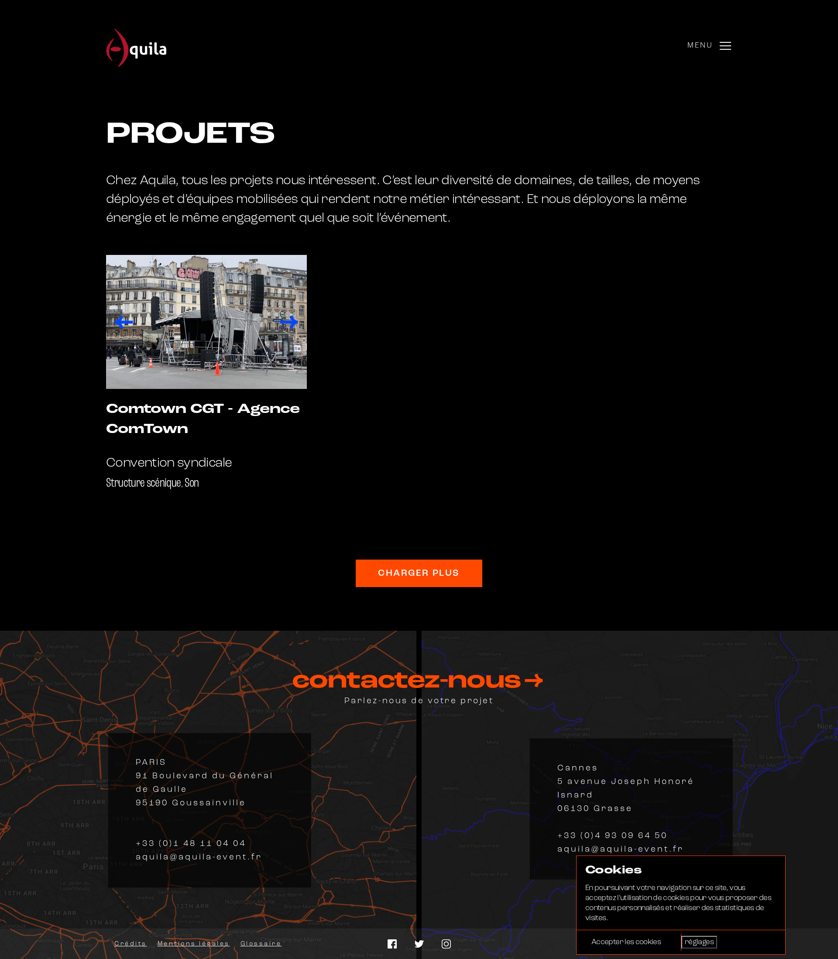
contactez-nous (410, 681)
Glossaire (261, 944)
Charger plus (419, 573)
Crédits (130, 944)
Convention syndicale (169, 463)
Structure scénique (143, 483)
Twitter (419, 944)
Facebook (392, 944)
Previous (124, 322)
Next (289, 322)
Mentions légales (194, 944)
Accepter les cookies (626, 942)
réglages (699, 942)
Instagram (446, 944)
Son (192, 483)
